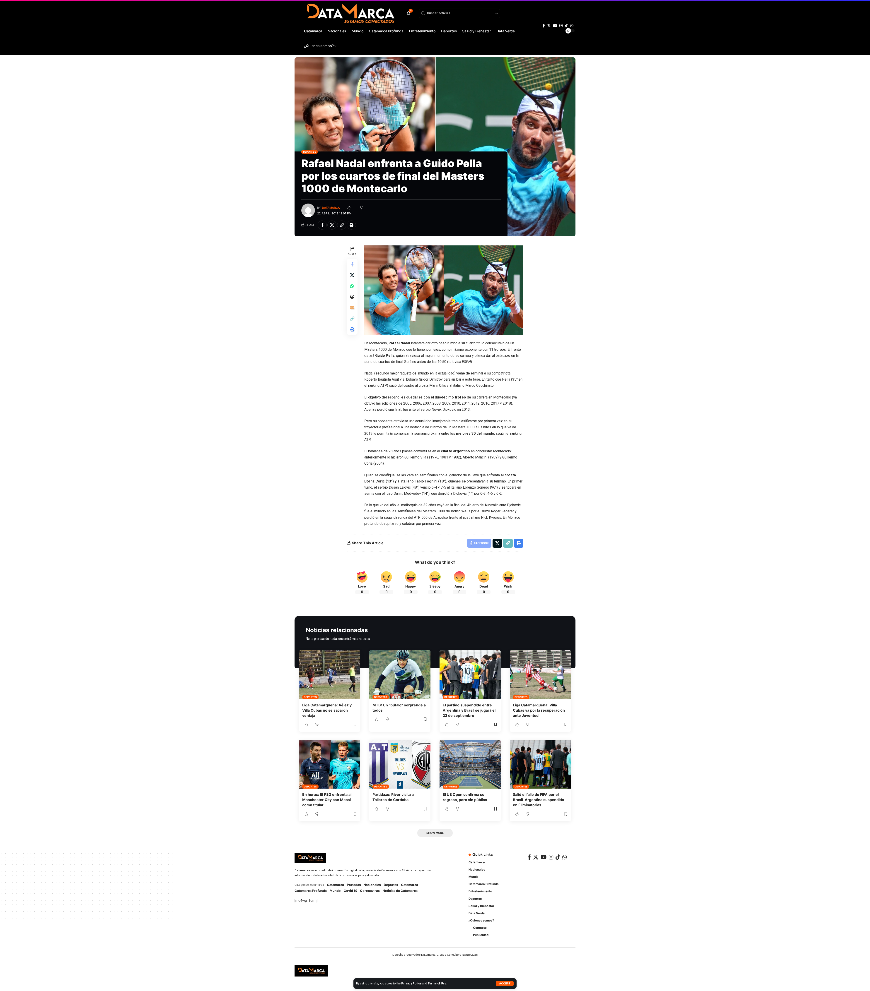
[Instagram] (561, 26)
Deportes (309, 151)
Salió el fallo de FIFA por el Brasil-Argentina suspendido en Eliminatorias (538, 799)
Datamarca (331, 207)
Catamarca (335, 885)
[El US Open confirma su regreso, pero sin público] (470, 764)
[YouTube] (555, 26)
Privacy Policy (411, 983)
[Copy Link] (341, 225)
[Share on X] (331, 225)
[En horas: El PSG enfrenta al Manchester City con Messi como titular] (329, 764)
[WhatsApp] (572, 26)
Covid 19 (350, 891)
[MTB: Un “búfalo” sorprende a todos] (399, 674)
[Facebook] (543, 26)
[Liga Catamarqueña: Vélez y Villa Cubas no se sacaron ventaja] (329, 674)
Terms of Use (437, 983)
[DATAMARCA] (311, 971)
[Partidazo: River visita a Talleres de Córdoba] (399, 764)
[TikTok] (566, 26)
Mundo (335, 891)
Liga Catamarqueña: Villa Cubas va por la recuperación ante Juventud (539, 710)
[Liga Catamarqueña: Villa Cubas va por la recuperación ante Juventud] (540, 674)
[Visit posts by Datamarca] (308, 210)
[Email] (352, 307)
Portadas (354, 885)
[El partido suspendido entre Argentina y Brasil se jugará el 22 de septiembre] (470, 674)
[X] (549, 26)
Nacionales (372, 885)
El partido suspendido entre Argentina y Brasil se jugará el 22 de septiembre (469, 710)
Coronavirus (370, 891)
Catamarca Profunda (311, 891)
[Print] (351, 225)
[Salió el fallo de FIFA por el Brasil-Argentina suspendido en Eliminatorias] (540, 764)
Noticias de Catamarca (400, 891)
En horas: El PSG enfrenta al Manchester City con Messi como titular (326, 799)
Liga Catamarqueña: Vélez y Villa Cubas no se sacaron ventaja (327, 710)
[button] (505, 983)
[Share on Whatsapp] (352, 286)
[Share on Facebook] (322, 225)
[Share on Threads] (352, 296)
